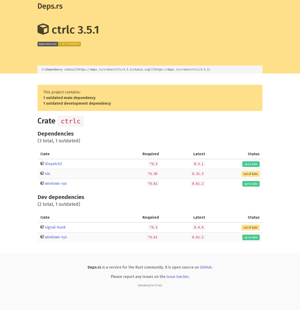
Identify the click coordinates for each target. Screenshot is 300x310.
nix (47, 173)
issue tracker (177, 276)
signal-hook (55, 227)
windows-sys (56, 183)
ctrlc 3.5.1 (74, 30)
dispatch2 (53, 164)
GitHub (206, 267)
